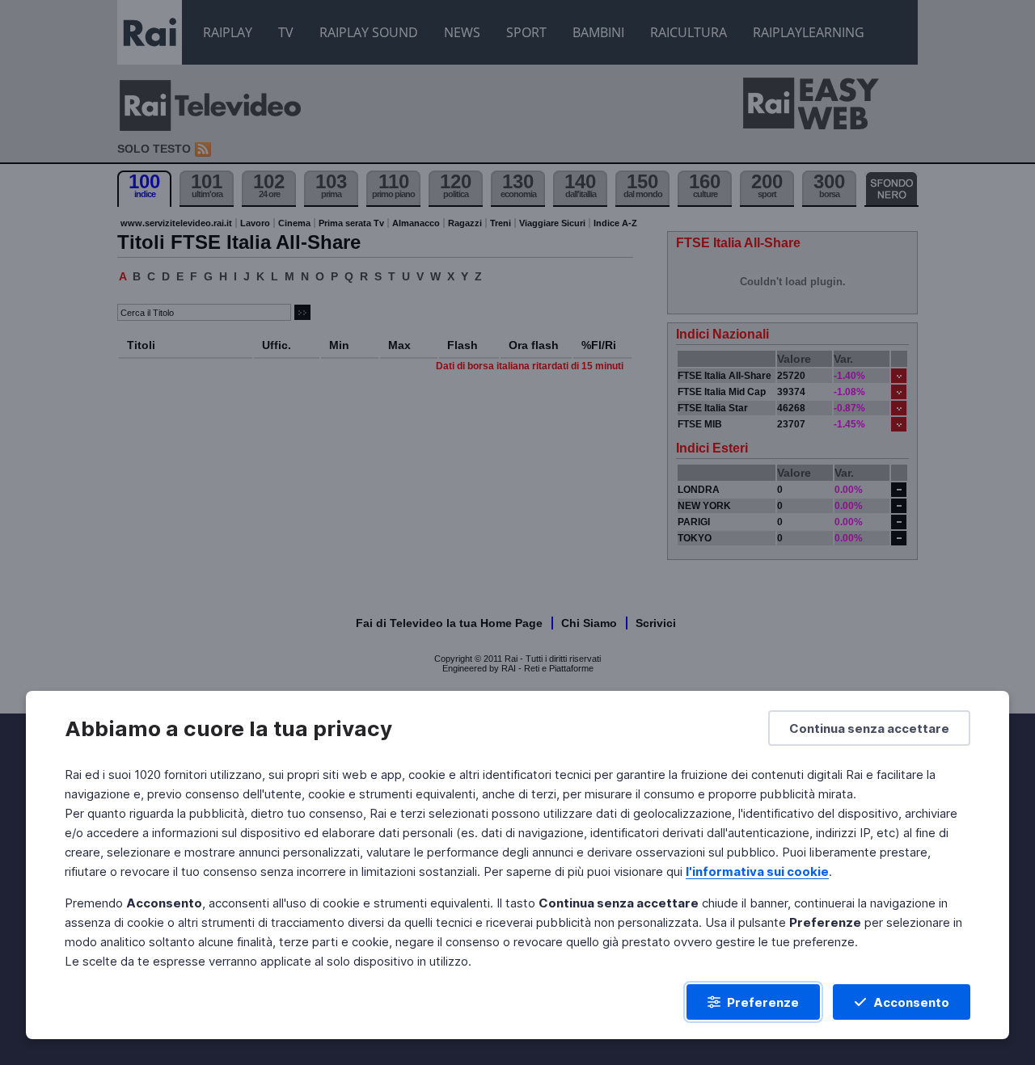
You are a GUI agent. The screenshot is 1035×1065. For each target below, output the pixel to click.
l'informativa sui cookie (757, 871)
